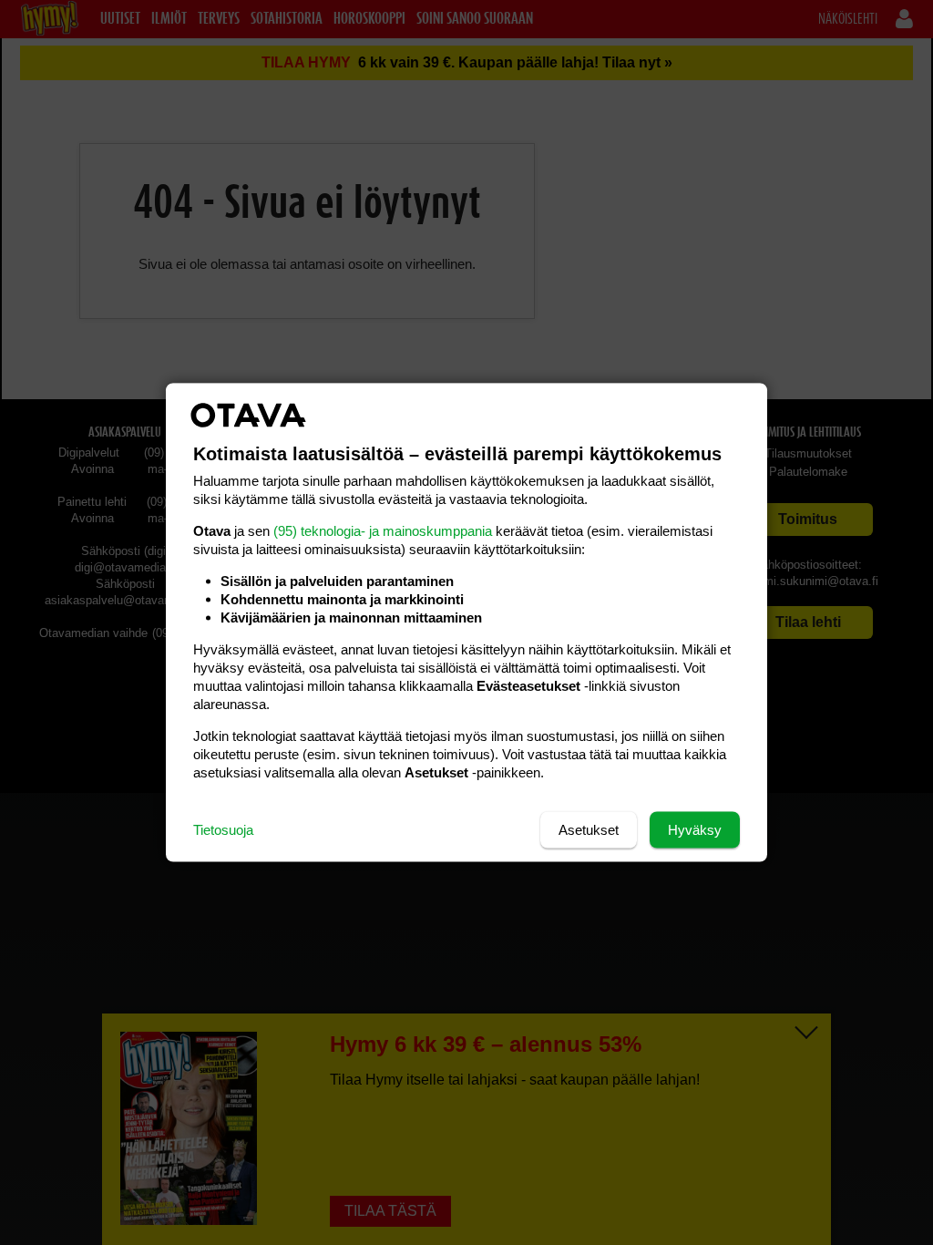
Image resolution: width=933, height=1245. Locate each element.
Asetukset (589, 830)
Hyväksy (695, 830)
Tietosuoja (223, 830)
